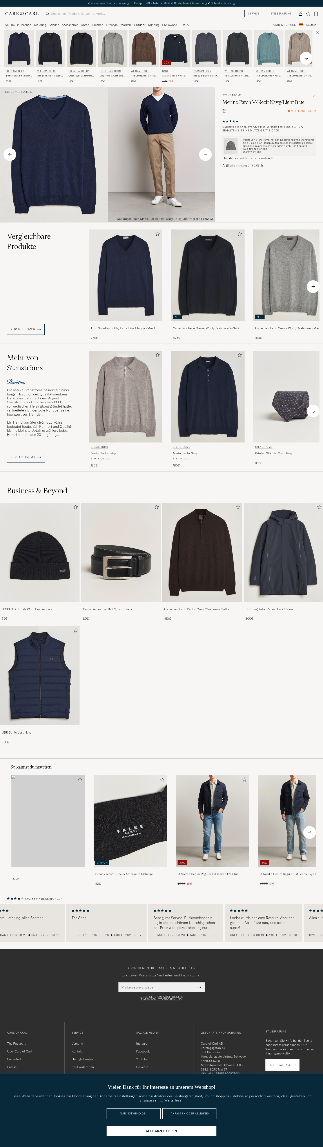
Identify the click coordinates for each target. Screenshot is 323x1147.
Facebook (143, 1051)
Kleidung (40, 25)
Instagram (143, 1043)
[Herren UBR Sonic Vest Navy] (40, 675)
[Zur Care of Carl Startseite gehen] (22, 13)
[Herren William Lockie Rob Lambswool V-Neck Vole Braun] (300, 48)
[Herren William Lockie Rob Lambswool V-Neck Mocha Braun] (144, 48)
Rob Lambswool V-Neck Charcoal (236, 75)
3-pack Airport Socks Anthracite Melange (124, 874)
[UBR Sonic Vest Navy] (40, 728)
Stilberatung (281, 13)
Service (253, 13)
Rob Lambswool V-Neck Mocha (143, 75)
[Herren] (48, 821)
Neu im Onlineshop (18, 25)
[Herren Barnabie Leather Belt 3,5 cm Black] (121, 552)
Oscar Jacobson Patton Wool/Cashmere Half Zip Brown (198, 609)
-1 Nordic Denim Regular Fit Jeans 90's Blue (208, 874)
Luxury (184, 25)
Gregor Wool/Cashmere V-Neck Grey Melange (111, 75)
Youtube (141, 1059)
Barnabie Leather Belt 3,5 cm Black (107, 609)
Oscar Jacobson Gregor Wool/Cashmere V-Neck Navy (206, 328)
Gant (165, 71)
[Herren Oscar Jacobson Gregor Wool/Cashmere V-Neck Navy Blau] (81, 48)
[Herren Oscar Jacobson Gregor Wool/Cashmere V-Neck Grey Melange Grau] (112, 48)
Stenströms (232, 95)
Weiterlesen (173, 1100)
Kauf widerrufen (83, 1067)
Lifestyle (112, 25)
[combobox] (311, 25)
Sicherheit (14, 1059)
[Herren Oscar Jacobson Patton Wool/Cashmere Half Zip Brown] (202, 552)
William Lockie (46, 71)
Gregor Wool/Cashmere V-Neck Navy (80, 75)
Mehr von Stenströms (25, 362)
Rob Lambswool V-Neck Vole (299, 75)
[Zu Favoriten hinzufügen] (157, 234)
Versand (77, 1043)
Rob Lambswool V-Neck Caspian (267, 75)
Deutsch (311, 24)
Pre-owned (169, 25)
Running (154, 25)
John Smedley (15, 71)
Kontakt (77, 1051)
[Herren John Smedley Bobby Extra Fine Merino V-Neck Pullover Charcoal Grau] (206, 48)
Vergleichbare (29, 241)
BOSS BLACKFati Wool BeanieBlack (27, 609)
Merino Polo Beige (103, 453)
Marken (126, 25)
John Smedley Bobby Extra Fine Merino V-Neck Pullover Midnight (123, 328)
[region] (161, 923)
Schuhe (54, 25)
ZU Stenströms (23, 457)
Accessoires (70, 25)
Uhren (85, 25)
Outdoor (139, 25)
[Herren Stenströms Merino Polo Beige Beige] (125, 396)
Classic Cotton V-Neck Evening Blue (173, 75)
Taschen (97, 25)
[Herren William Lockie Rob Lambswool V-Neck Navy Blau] (50, 48)
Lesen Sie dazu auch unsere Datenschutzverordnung (162, 998)
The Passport (16, 1043)
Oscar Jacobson (79, 71)
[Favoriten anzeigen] (308, 13)
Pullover (27, 91)
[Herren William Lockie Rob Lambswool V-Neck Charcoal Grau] (237, 48)
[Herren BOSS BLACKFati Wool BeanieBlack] (40, 552)
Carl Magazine (284, 24)
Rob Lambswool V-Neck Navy (49, 75)
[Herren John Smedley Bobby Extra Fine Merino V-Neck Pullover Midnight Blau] (19, 48)
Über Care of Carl (19, 1051)
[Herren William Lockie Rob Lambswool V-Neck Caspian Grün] (268, 48)
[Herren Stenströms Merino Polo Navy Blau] (208, 396)
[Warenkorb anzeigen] (315, 13)
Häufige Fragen (82, 1059)
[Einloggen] (300, 13)
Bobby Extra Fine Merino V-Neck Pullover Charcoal (206, 75)
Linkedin (142, 1067)
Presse (11, 1067)
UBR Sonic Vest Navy (16, 732)
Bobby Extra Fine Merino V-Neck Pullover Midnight (19, 75)
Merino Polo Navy (185, 453)
